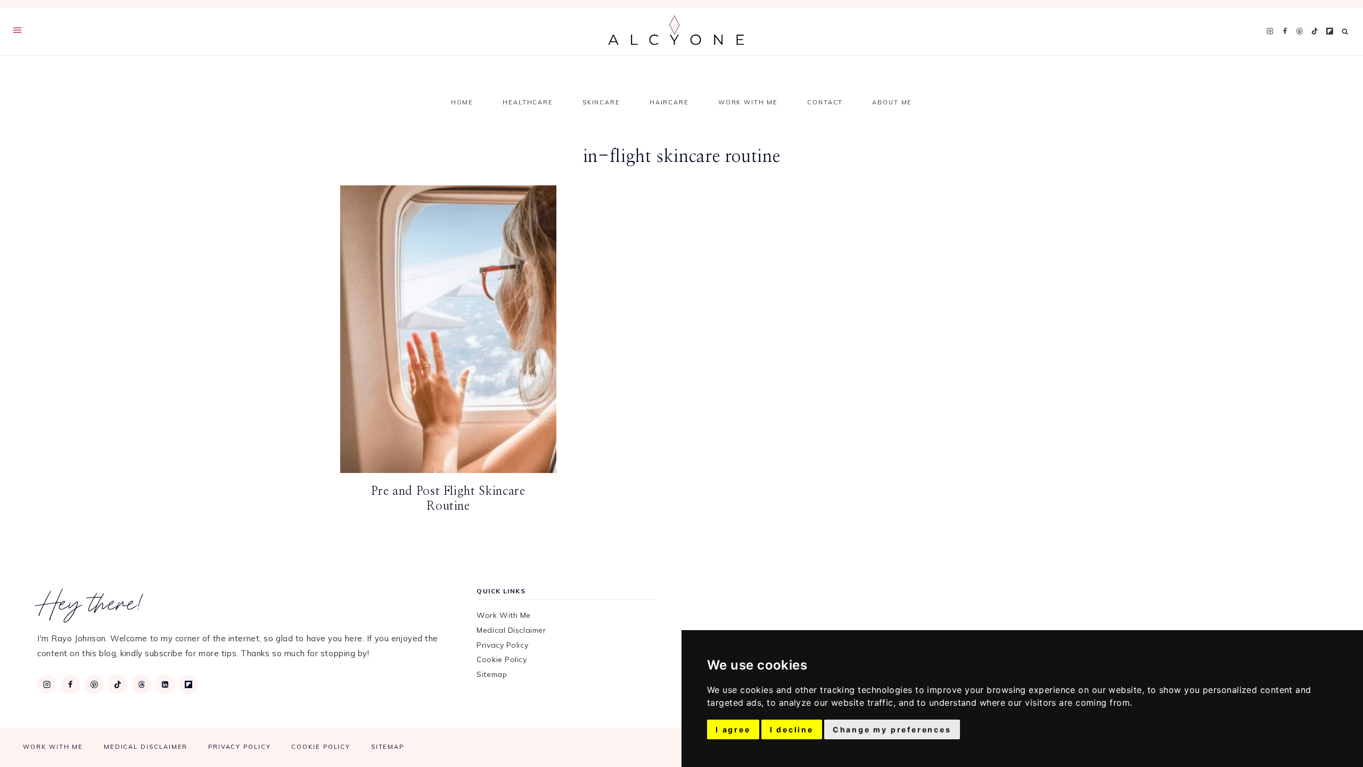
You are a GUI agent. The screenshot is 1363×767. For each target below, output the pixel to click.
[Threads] (141, 684)
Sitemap (492, 674)
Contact (825, 102)
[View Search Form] (1345, 32)
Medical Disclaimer (511, 630)
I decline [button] (792, 729)
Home (462, 102)
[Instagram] (1270, 31)
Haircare (669, 102)
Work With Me (748, 102)
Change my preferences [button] (892, 729)
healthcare (528, 102)
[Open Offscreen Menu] (17, 31)
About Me (892, 102)
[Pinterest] (1300, 31)
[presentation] (448, 329)
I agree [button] (733, 729)
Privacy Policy (502, 645)
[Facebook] (1285, 31)
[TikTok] (1314, 31)
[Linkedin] (165, 684)
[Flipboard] (1329, 31)
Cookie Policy (502, 659)
